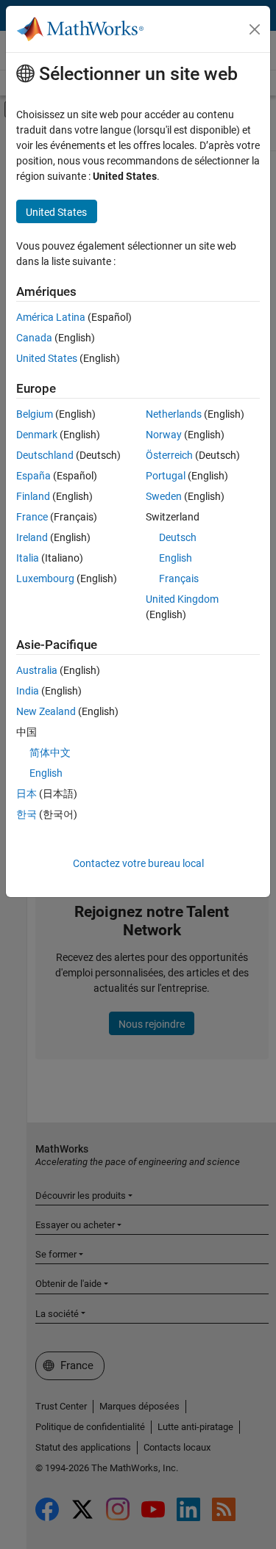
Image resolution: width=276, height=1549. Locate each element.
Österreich (169, 455)
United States (46, 358)
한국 (26, 814)
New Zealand (46, 711)
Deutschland (45, 455)
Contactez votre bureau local (138, 863)
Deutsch (178, 537)
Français (179, 578)
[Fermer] (254, 29)
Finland (33, 496)
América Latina (50, 317)
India (27, 691)
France (32, 517)
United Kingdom (182, 599)
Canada (34, 338)
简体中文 (50, 752)
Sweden (164, 496)
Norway (164, 434)
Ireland (32, 537)
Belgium (34, 414)
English (175, 558)
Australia (36, 670)
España (33, 476)
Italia (27, 558)
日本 (26, 793)
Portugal (165, 476)
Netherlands (174, 414)
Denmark (36, 434)
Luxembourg (45, 578)
